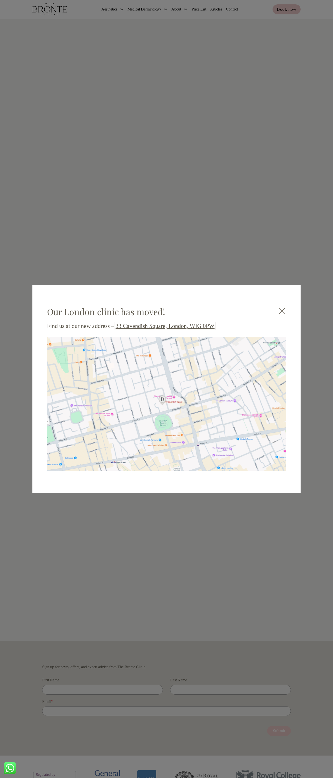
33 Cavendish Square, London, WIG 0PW (165, 326)
